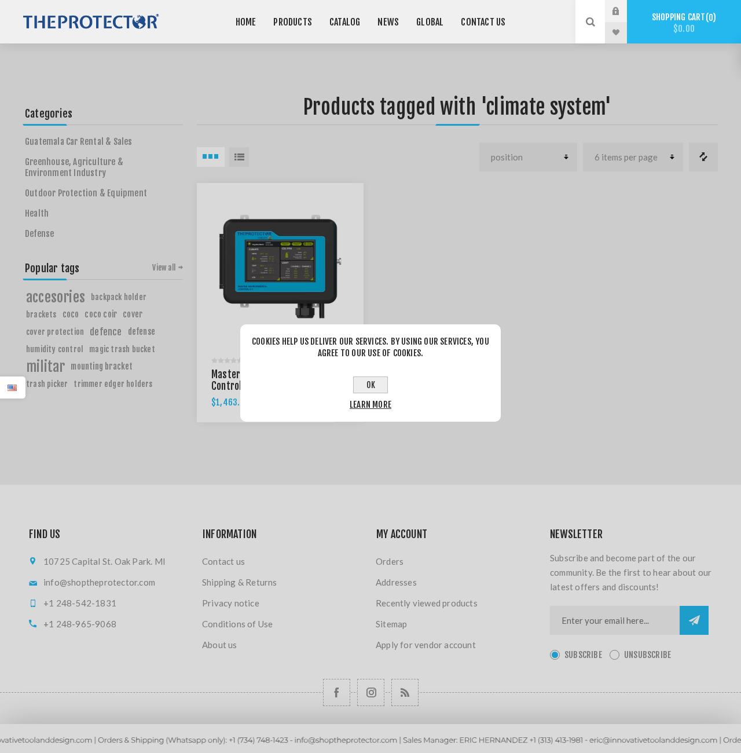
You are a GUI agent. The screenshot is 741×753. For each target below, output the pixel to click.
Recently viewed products (427, 603)
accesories (55, 297)
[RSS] (405, 692)
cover (132, 314)
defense (141, 331)
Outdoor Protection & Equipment (86, 193)
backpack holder (118, 297)
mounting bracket (102, 366)
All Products (370, 747)
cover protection (55, 332)
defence (106, 332)
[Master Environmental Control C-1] (280, 266)
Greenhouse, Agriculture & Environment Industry (74, 167)
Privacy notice (230, 603)
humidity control (54, 349)
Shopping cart (682, 23)
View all (163, 267)
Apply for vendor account (426, 644)
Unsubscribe (647, 654)
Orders (389, 561)
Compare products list (703, 156)
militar (45, 366)
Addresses (396, 582)
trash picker (47, 384)
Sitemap (391, 624)
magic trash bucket (122, 349)
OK (370, 385)
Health (37, 213)
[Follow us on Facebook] (336, 692)
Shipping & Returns (239, 582)
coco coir (101, 314)
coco (71, 314)
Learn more (370, 404)
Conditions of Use (237, 624)
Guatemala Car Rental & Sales (79, 141)
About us (219, 644)
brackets (41, 314)
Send (694, 620)
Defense (39, 233)
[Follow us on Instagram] (370, 692)
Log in (624, 11)
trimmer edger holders (113, 384)
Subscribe (583, 654)
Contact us (223, 561)
